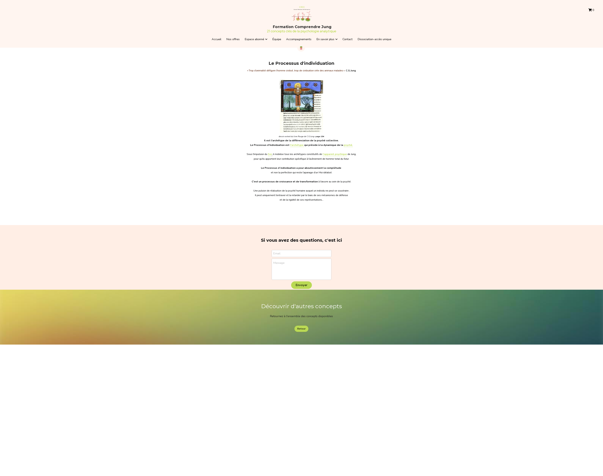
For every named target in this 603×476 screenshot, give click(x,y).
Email (276, 253)
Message (279, 263)
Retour (301, 328)
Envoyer (301, 285)
